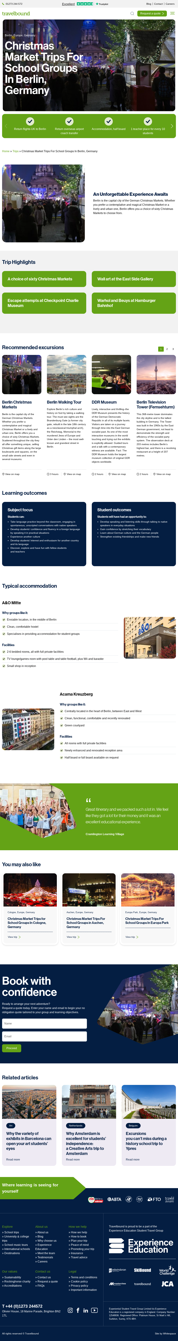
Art (10, 1125)
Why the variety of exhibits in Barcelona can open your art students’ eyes (28, 1141)
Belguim (133, 1125)
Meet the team (46, 1253)
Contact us (44, 1277)
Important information (84, 1289)
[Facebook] (77, 1310)
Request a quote (48, 1281)
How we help (79, 1232)
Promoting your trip (82, 1249)
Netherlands (75, 1125)
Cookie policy (79, 1281)
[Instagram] (70, 1310)
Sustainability (12, 1277)
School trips (11, 1232)
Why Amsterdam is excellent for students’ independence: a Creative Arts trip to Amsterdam (86, 1143)
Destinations (12, 1253)
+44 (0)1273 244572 (23, 1306)
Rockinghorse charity (17, 1281)
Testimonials (45, 1257)
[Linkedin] (85, 1310)
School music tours (16, 1244)
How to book (78, 1236)
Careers (42, 1261)
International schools (17, 1249)
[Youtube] (94, 1310)
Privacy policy (79, 1285)
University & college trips (15, 1238)
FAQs (41, 1285)
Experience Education (43, 1246)
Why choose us (47, 1240)
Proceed (11, 1048)
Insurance (77, 1253)
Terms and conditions (84, 1277)
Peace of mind (80, 1244)
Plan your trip (79, 1240)
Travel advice (79, 1257)
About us (42, 1232)
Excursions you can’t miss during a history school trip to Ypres (146, 1141)
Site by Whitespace (165, 1333)
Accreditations (13, 1285)
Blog (40, 1236)
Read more (13, 1159)
